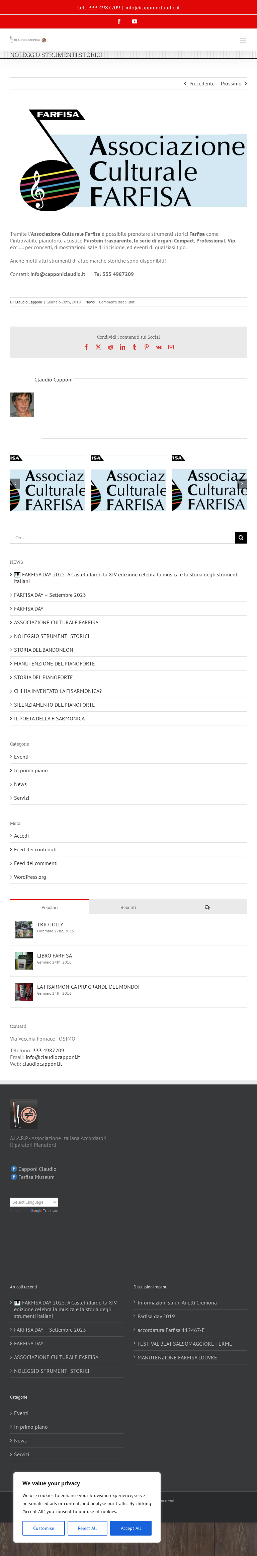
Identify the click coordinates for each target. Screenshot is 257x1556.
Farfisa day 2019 (156, 1316)
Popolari (49, 907)
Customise (43, 1528)
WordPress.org (30, 876)
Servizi (21, 797)
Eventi (21, 756)
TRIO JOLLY (50, 924)
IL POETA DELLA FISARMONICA (49, 718)
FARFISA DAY (29, 608)
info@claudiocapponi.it (53, 1057)
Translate (50, 1211)
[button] (15, 484)
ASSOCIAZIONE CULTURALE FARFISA (56, 622)
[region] (87, 1507)
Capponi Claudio (37, 1168)
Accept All (131, 1528)
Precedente (202, 83)
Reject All (87, 1528)
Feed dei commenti (36, 863)
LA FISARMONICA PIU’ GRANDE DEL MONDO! (88, 986)
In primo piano (31, 770)
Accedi (21, 835)
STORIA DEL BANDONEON (43, 649)
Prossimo (231, 83)
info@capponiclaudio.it (152, 7)
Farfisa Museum (36, 1177)
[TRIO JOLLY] (24, 924)
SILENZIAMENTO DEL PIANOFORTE (54, 704)
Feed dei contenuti (35, 849)
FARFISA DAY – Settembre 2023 (50, 594)
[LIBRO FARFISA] (24, 955)
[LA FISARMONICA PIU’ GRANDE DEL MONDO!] (24, 986)
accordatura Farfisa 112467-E (171, 1330)
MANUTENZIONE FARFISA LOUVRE (177, 1357)
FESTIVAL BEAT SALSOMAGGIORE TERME (185, 1343)
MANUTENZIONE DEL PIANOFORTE (54, 663)
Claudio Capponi (28, 301)
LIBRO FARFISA (54, 955)
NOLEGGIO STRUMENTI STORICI (51, 636)
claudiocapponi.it (42, 1063)
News (90, 301)
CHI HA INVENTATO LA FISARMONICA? (58, 691)
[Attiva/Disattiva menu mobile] (243, 40)
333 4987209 (48, 1050)
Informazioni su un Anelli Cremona (177, 1302)
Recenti (128, 907)
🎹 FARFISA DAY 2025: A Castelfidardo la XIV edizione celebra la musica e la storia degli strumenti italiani (65, 1309)
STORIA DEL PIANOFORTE (43, 677)
